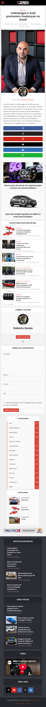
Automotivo (19, 281)
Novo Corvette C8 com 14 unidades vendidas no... (14, 587)
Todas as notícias (23, 337)
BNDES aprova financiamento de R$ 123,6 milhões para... (24, 285)
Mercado (23, 10)
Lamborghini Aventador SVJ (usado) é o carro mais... (14, 551)
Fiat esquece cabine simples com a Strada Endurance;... (15, 608)
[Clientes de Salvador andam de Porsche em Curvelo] (15, 501)
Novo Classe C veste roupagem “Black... (26, 619)
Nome (6, 375)
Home (17, 704)
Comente (6, 354)
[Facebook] (19, 690)
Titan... (24, 519)
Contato (28, 704)
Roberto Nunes (23, 24)
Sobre (22, 704)
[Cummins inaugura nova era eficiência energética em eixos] (15, 510)
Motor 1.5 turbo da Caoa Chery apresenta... (14, 564)
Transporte (25, 517)
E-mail (6, 384)
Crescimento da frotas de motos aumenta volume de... (24, 258)
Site (4, 393)
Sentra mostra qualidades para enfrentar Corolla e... (26, 629)
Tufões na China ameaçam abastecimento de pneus (23, 246)
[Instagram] (8, 690)
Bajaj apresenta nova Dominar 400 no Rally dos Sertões (24, 272)
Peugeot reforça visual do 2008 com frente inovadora (25, 641)
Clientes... (25, 500)
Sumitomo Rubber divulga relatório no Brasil (23, 298)
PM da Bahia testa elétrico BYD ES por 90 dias (26, 575)
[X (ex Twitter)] (25, 690)
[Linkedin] (30, 690)
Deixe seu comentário (14, 613)
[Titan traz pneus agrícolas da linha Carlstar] (15, 520)
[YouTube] (14, 690)
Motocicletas (27, 268)
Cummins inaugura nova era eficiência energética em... (23, 232)
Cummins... (25, 510)
